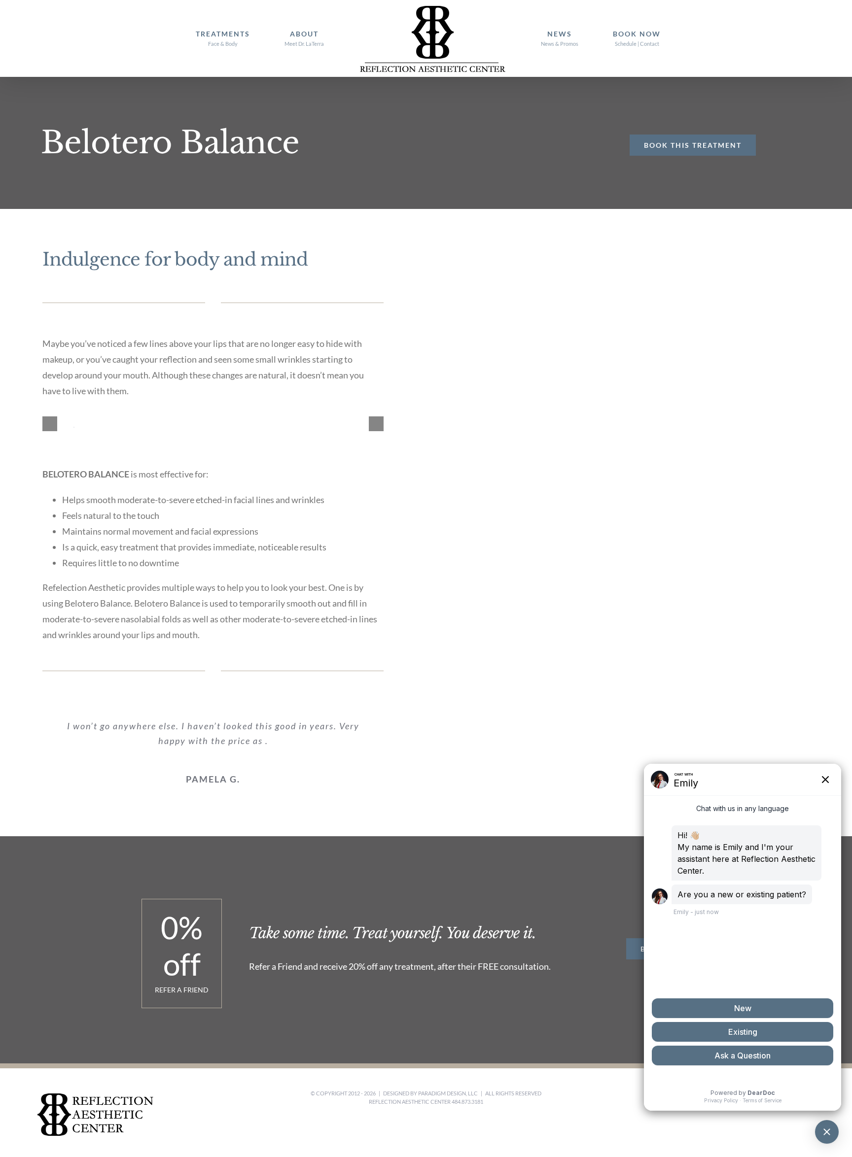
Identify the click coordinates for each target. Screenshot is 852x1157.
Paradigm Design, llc (448, 1093)
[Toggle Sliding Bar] (698, 38)
